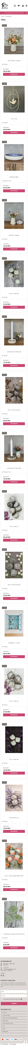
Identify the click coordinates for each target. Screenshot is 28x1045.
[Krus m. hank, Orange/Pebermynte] (14, 856)
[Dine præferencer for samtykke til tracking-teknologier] (25, 1042)
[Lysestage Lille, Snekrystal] (14, 332)
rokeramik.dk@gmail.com (10, 969)
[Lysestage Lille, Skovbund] (14, 448)
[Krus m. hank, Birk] (14, 274)
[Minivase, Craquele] (14, 215)
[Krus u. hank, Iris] (14, 507)
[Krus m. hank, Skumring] (14, 565)
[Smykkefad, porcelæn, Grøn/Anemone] (14, 914)
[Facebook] (1, 976)
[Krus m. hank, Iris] (14, 681)
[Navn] (14, 991)
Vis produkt (14, 74)
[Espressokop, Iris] (14, 798)
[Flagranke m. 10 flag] (14, 623)
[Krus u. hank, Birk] (14, 739)
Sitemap (3, 973)
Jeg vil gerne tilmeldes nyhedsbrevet (13, 999)
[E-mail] (14, 995)
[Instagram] (3, 976)
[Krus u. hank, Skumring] (14, 390)
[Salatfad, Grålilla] (14, 157)
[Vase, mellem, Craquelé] (14, 41)
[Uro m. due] (14, 99)
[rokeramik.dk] (7, 5)
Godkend (14, 1003)
